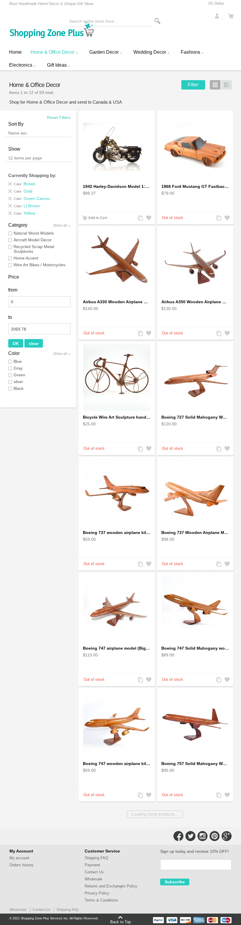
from (12, 289)
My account (19, 858)
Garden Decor (104, 52)
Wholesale (93, 879)
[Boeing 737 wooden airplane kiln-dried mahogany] (117, 492)
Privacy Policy (97, 893)
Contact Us (94, 872)
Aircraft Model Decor (33, 239)
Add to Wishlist (148, 218)
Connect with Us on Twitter (190, 836)
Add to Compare (140, 218)
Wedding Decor (149, 52)
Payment (92, 865)
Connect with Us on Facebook (178, 836)
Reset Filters (59, 117)
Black (19, 388)
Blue (18, 361)
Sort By (16, 124)
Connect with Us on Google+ (227, 836)
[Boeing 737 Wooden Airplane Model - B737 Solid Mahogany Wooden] (195, 492)
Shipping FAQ (96, 858)
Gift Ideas (57, 65)
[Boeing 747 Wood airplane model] (117, 608)
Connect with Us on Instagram (202, 836)
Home (15, 52)
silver (18, 381)
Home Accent (26, 258)
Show (14, 148)
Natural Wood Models (34, 233)
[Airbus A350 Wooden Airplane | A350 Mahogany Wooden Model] (195, 261)
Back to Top (120, 922)
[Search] (157, 21)
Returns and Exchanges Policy (111, 886)
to (10, 317)
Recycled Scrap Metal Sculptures (34, 249)
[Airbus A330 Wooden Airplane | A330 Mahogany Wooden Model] (117, 261)
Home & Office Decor (53, 52)
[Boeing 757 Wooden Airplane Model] (195, 723)
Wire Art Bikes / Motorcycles (39, 264)
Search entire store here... (93, 21)
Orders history (21, 865)
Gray (18, 368)
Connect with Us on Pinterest (215, 836)
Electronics (20, 65)
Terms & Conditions (101, 900)
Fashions (190, 52)
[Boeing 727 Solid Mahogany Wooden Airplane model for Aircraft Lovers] (195, 377)
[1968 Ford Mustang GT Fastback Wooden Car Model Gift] (195, 146)
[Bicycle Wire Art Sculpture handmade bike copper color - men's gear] (117, 377)
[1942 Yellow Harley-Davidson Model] (117, 146)
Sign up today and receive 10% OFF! (194, 851)
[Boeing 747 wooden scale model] (195, 608)
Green (19, 375)
